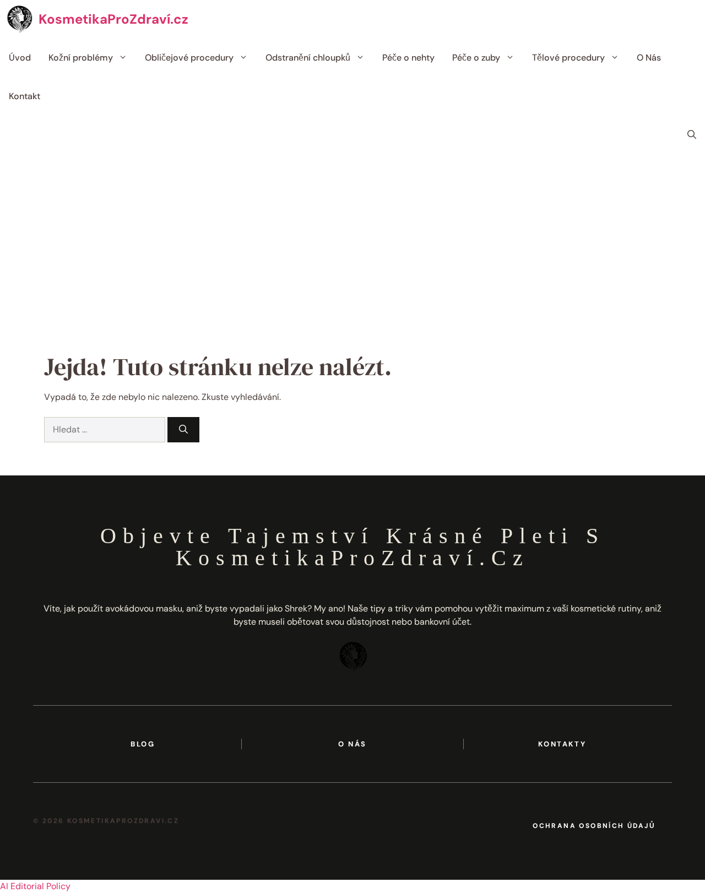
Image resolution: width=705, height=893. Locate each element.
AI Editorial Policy (35, 886)
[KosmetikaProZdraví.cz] (19, 19)
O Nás (649, 57)
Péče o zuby (476, 57)
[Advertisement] (352, 237)
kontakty (562, 744)
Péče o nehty (408, 57)
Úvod (20, 57)
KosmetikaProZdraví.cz (113, 19)
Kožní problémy (80, 57)
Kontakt (24, 96)
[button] (692, 135)
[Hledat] (183, 429)
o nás (352, 744)
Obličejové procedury (189, 57)
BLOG (143, 744)
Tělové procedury (568, 57)
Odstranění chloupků (307, 57)
